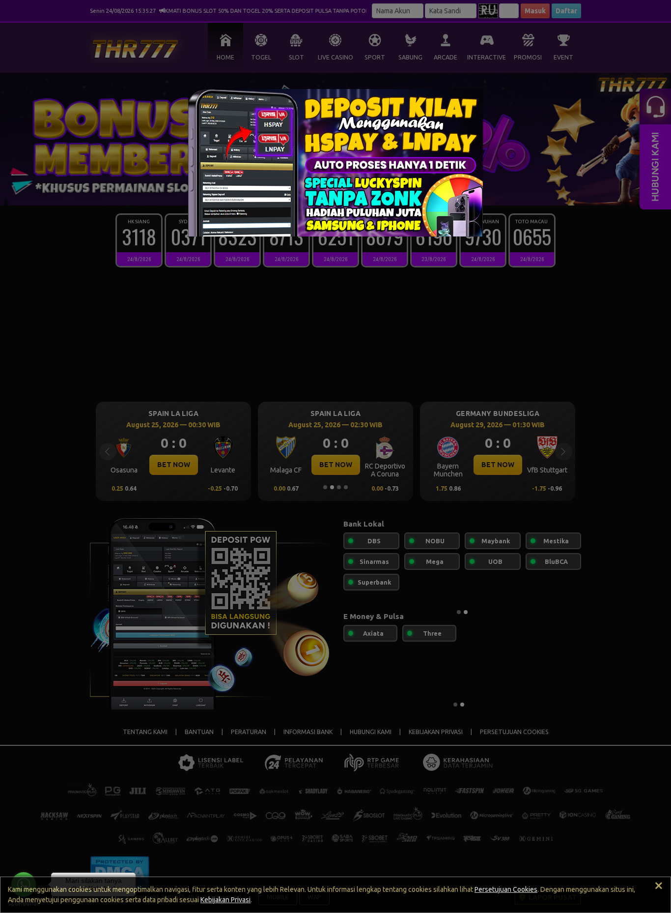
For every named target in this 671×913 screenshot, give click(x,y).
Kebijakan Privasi (225, 900)
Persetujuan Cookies (506, 889)
